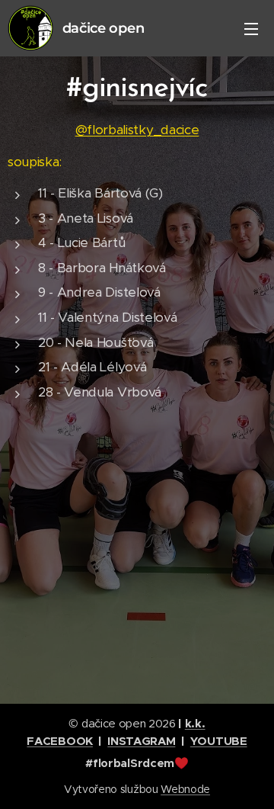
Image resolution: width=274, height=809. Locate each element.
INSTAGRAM (141, 741)
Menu (251, 28)
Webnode (185, 789)
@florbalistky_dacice (137, 129)
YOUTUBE (218, 741)
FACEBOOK (59, 741)
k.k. (195, 723)
